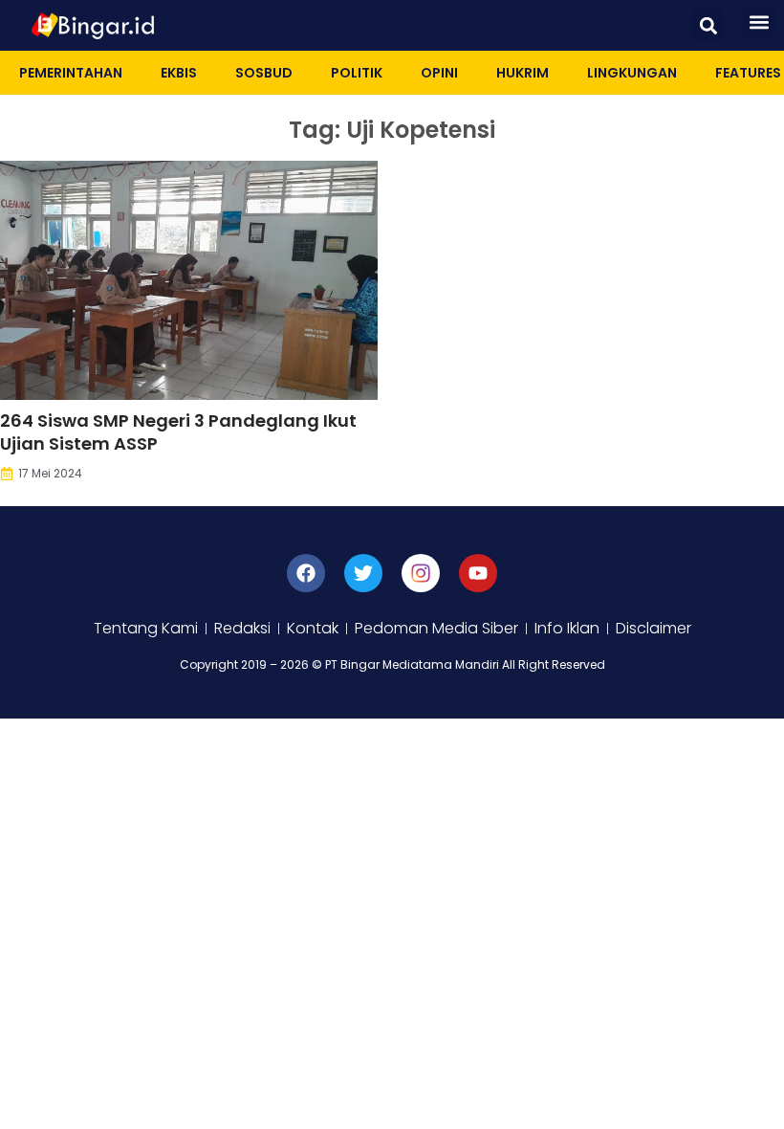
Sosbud (264, 72)
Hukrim (522, 72)
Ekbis (179, 72)
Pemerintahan (70, 72)
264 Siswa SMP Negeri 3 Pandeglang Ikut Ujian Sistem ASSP (178, 432)
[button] (708, 25)
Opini (439, 72)
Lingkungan (632, 72)
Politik (356, 72)
